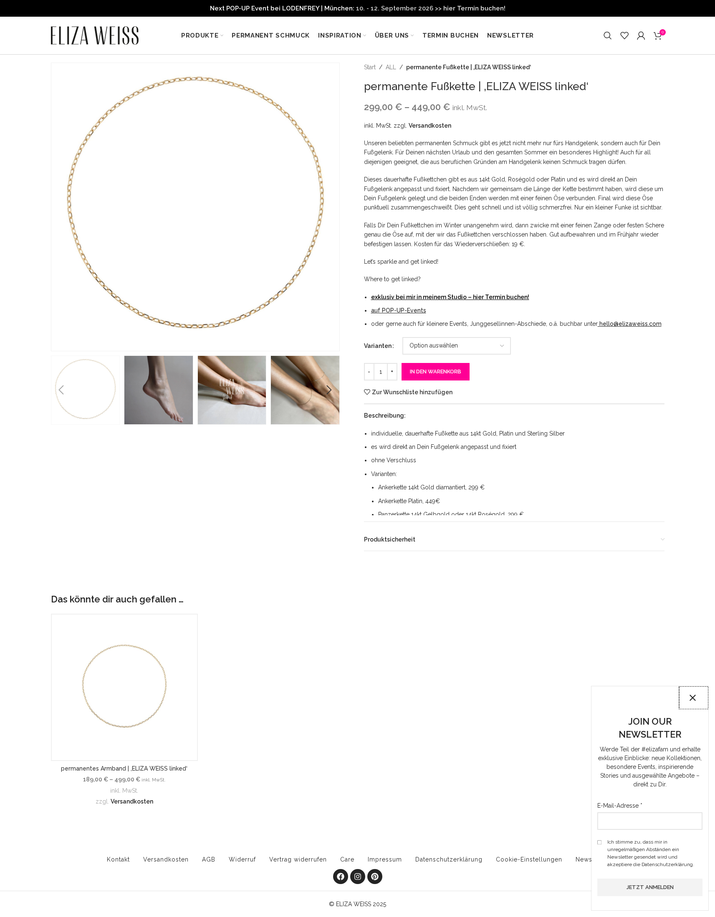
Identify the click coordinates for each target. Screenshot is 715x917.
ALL (391, 67)
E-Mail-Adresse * (619, 805)
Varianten (378, 346)
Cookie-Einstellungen (529, 859)
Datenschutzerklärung (449, 859)
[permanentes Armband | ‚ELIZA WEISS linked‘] (124, 687)
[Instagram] (357, 876)
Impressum (385, 859)
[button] (61, 390)
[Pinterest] (374, 876)
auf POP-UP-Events (398, 310)
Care (347, 859)
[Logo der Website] (95, 35)
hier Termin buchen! (474, 8)
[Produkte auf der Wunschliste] (624, 35)
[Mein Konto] (641, 35)
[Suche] (607, 35)
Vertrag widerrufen (298, 859)
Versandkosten (430, 125)
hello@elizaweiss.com (630, 323)
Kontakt (118, 859)
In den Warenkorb (435, 371)
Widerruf (242, 859)
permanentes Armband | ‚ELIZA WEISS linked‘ (124, 768)
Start (370, 67)
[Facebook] (340, 876)
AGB (208, 859)
